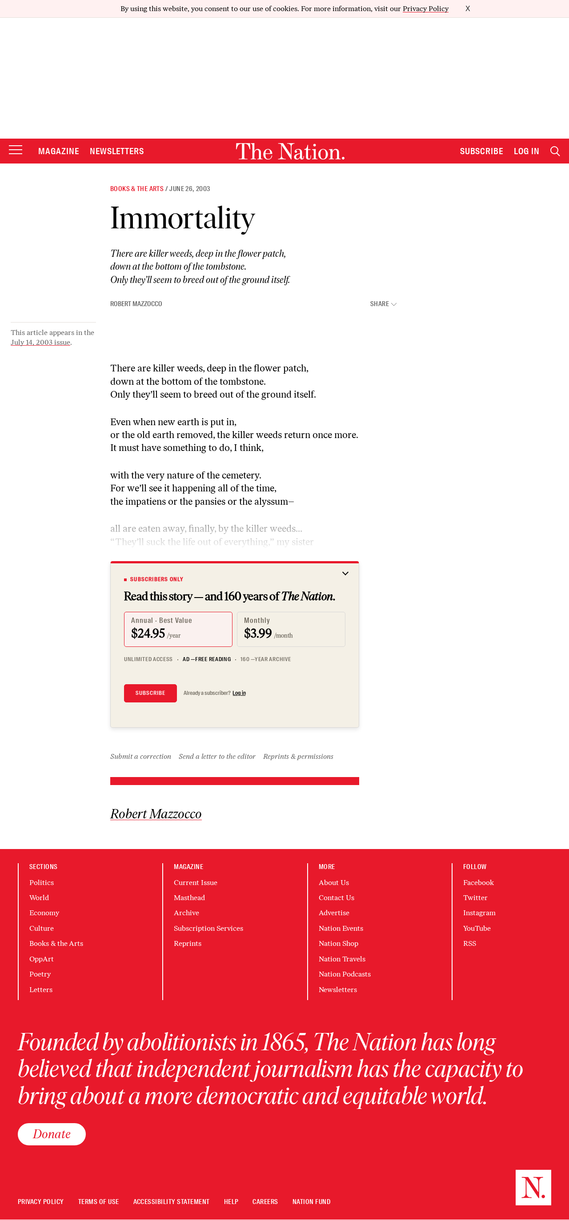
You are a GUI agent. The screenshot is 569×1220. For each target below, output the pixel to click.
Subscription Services (208, 928)
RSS (469, 943)
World (39, 897)
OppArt (41, 959)
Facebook (478, 882)
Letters (40, 989)
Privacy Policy (426, 8)
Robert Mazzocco (136, 303)
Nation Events (341, 928)
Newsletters (117, 151)
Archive (186, 913)
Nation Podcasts (345, 974)
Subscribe (482, 151)
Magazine (58, 151)
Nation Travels (342, 959)
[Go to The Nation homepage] (290, 151)
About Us (334, 882)
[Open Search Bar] (555, 151)
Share (379, 304)
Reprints (187, 943)
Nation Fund (311, 1202)
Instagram (479, 913)
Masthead (189, 897)
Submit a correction (140, 756)
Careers (265, 1202)
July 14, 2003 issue (40, 342)
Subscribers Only (157, 579)
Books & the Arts (137, 188)
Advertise (334, 913)
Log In (527, 151)
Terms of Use (98, 1202)
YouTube (477, 928)
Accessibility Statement (171, 1202)
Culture (41, 928)
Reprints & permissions (298, 756)
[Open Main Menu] (15, 150)
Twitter (475, 897)
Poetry (40, 974)
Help (231, 1202)
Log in (239, 693)
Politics (41, 882)
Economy (44, 913)
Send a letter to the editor (217, 756)
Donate (52, 1133)
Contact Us (336, 897)
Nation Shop (338, 943)
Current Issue (195, 882)
